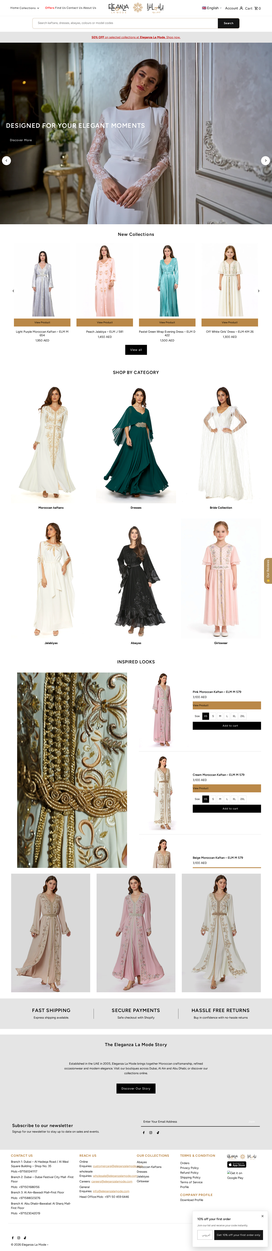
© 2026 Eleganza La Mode (29, 1244)
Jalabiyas (143, 1176)
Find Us (60, 8)
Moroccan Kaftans (149, 1167)
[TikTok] (158, 1133)
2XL (242, 716)
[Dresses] (136, 443)
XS (205, 716)
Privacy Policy (189, 1168)
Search (228, 23)
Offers (50, 8)
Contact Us (75, 8)
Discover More (21, 145)
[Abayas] (136, 578)
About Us (89, 8)
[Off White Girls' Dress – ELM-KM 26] (230, 285)
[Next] (265, 160)
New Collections (136, 234)
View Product (42, 322)
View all (136, 350)
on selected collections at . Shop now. (136, 37)
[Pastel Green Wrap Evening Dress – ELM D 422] (167, 285)
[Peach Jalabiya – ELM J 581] (104, 285)
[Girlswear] (221, 578)
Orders (184, 1163)
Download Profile (191, 1200)
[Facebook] (144, 1133)
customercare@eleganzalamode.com (118, 1166)
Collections (28, 8)
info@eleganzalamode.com (111, 1191)
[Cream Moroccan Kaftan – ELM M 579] (164, 792)
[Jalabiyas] (51, 578)
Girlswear (143, 1181)
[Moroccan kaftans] (51, 443)
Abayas (142, 1162)
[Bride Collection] (221, 443)
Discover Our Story (136, 1088)
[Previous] (6, 160)
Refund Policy (189, 1172)
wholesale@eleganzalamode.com (115, 1176)
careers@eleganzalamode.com (111, 1181)
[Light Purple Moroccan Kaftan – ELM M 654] (42, 285)
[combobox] (125, 23)
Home (14, 8)
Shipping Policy (190, 1177)
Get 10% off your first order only (238, 1234)
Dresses (142, 1171)
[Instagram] (150, 1133)
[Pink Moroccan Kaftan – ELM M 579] (164, 710)
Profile (184, 1187)
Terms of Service (191, 1182)
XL (234, 716)
